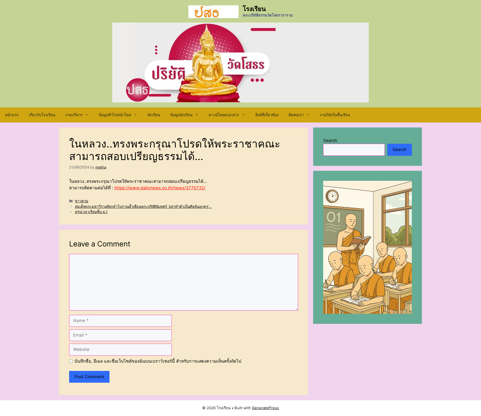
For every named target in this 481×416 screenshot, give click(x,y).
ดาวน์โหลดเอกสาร (224, 114)
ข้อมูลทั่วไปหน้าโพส (115, 114)
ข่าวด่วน (81, 201)
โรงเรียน (254, 9)
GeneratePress (265, 407)
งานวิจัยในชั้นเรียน (335, 114)
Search (330, 140)
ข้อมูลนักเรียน (181, 114)
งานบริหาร (73, 114)
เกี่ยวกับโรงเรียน (42, 114)
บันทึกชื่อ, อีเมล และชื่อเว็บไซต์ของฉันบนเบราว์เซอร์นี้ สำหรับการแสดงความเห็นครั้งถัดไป (157, 361)
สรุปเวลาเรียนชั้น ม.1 (91, 212)
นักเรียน (153, 114)
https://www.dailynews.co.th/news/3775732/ (159, 187)
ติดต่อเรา (296, 114)
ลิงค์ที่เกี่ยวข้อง (267, 114)
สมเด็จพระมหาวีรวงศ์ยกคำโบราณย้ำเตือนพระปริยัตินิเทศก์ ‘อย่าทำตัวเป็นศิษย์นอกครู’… (143, 206)
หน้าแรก (12, 114)
